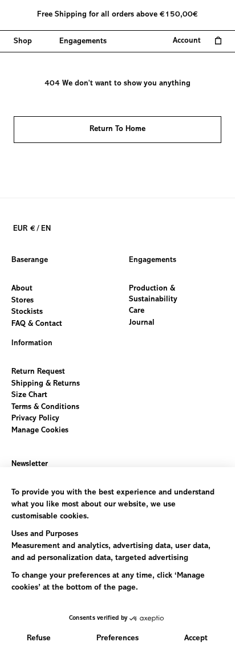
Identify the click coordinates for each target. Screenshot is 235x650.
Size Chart (29, 395)
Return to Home (117, 129)
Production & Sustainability (153, 294)
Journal (142, 322)
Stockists (27, 312)
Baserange (29, 260)
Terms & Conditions (45, 406)
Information (31, 343)
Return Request (38, 372)
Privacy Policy (35, 418)
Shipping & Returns (45, 383)
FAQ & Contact (36, 323)
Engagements (152, 260)
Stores (22, 300)
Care (136, 311)
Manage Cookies (39, 430)
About (22, 288)
